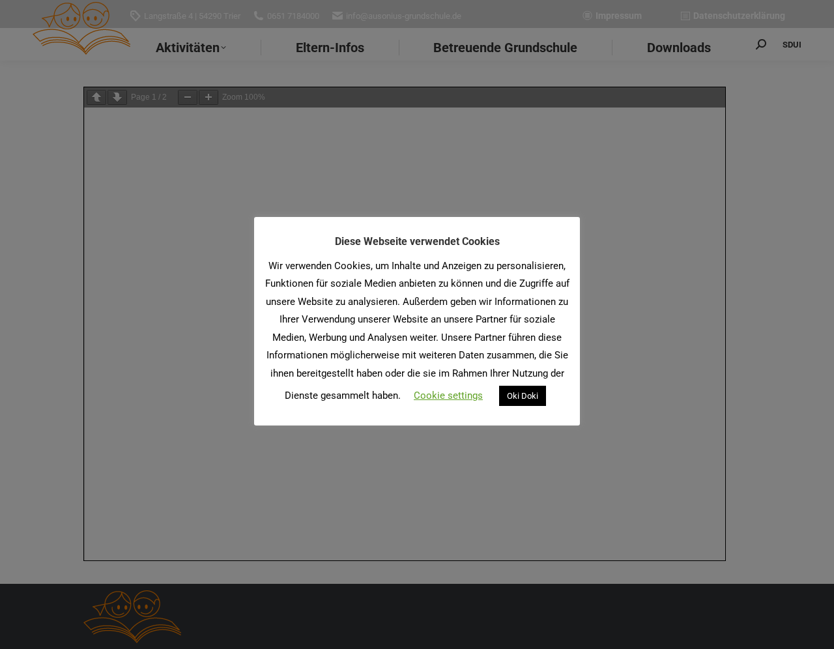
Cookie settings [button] (448, 395)
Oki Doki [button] (522, 396)
